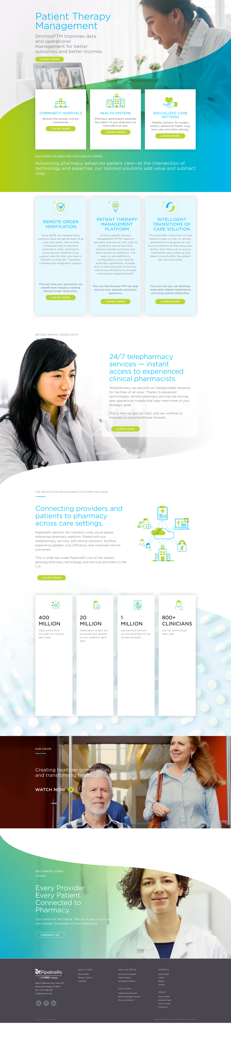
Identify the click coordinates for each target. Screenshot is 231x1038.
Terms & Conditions (177, 1019)
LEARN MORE (125, 419)
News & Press (164, 997)
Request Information (161, 1019)
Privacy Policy (191, 1019)
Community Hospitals (127, 974)
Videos (161, 978)
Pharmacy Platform (126, 1000)
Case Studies (163, 974)
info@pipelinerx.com (43, 994)
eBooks (161, 981)
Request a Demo (85, 978)
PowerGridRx (83, 974)
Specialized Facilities (126, 981)
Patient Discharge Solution (129, 997)
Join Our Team (164, 1004)
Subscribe (82, 981)
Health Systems (124, 978)
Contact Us (163, 1007)
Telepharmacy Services (127, 993)
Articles (161, 985)
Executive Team (164, 1000)
